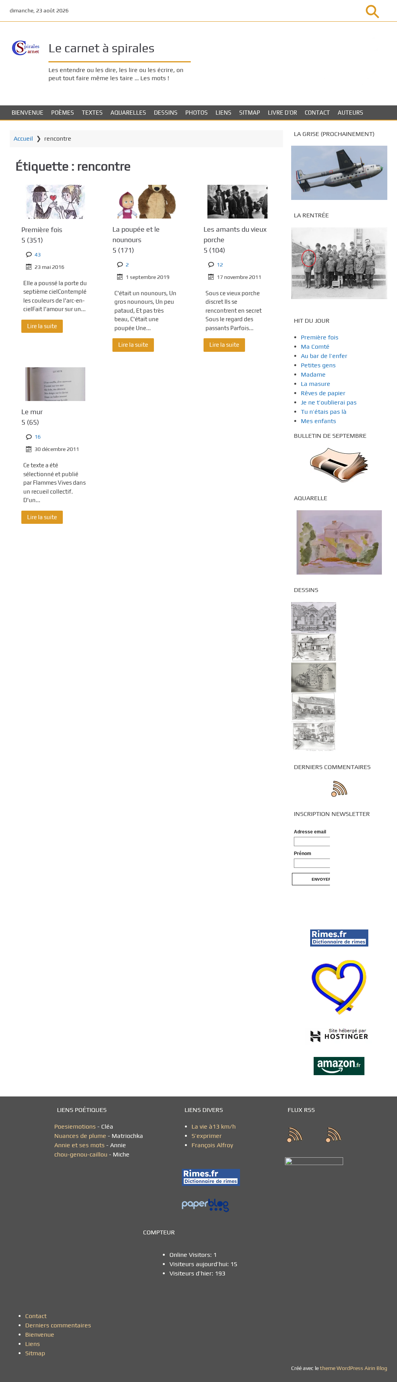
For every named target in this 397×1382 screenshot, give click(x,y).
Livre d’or (282, 112)
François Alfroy (212, 1145)
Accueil (23, 138)
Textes (92, 112)
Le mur (32, 417)
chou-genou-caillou (81, 1154)
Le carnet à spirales (101, 48)
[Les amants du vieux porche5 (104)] (237, 202)
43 (38, 254)
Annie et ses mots (80, 1145)
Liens (223, 112)
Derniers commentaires (58, 1325)
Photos (196, 112)
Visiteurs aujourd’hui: (199, 1264)
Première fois (41, 234)
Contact (317, 112)
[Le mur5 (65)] (55, 384)
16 (38, 437)
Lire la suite (42, 326)
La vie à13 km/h (214, 1126)
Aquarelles (128, 112)
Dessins (166, 112)
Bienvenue (27, 112)
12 (220, 265)
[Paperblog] (214, 1206)
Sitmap (249, 112)
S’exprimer (207, 1135)
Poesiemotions (75, 1126)
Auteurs (350, 112)
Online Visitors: (191, 1254)
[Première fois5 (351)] (55, 202)
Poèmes (62, 112)
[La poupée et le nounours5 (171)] (146, 202)
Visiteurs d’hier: (192, 1273)
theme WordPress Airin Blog (353, 1368)
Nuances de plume (80, 1135)
